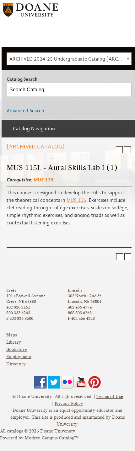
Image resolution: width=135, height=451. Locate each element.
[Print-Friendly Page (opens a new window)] (119, 149)
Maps (11, 335)
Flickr (67, 382)
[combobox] (69, 58)
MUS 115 (43, 180)
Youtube (81, 382)
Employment (18, 356)
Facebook (40, 382)
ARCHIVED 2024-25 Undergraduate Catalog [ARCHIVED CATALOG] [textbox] (70, 59)
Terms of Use (109, 396)
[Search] (125, 90)
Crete (11, 290)
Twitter (54, 382)
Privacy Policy (69, 403)
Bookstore (16, 349)
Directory (16, 364)
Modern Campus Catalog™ (51, 438)
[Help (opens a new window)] (127, 149)
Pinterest (94, 382)
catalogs (15, 431)
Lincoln (75, 290)
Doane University (30, 12)
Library (13, 342)
